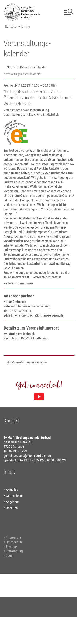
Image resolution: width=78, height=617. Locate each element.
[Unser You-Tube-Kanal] (39, 397)
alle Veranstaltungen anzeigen (26, 362)
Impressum (13, 537)
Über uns (12, 508)
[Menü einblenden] (67, 12)
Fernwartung (14, 551)
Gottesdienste (15, 496)
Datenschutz (14, 542)
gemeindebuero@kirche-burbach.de (27, 456)
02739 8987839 (20, 311)
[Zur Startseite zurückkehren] (24, 5)
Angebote (12, 502)
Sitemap (11, 546)
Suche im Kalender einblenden (27, 67)
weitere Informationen (18, 283)
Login (9, 555)
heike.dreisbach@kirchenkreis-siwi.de (38, 315)
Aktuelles (12, 490)
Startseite (10, 26)
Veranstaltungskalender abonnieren (23, 74)
